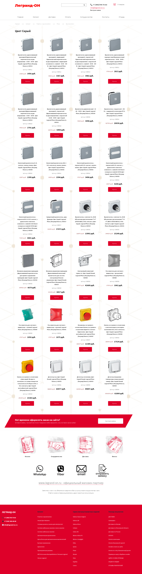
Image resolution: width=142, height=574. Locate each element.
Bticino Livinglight (78, 539)
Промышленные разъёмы (45, 550)
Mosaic (75, 554)
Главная (20, 17)
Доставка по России (114, 532)
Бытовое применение (43, 543)
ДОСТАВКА (111, 517)
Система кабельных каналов (45, 532)
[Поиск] (84, 5)
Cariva (75, 565)
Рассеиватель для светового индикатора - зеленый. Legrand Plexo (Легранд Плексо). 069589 (27, 327)
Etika (74, 543)
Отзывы (122, 17)
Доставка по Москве (114, 524)
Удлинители (40, 547)
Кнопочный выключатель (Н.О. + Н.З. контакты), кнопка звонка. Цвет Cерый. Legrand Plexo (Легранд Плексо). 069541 (56, 166)
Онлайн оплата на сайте (115, 547)
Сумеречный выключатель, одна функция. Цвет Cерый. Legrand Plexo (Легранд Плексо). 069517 (56, 219)
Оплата (68, 17)
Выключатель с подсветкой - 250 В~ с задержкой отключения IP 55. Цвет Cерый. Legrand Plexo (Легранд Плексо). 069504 (114, 112)
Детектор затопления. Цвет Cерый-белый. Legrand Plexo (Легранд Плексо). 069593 (85, 379)
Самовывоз (111, 520)
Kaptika (75, 562)
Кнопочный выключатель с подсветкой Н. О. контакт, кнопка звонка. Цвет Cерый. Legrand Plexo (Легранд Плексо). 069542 (85, 166)
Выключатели (70, 24)
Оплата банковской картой (116, 543)
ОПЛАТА (110, 535)
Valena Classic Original (79, 517)
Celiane (75, 528)
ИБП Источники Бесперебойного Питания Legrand (52, 554)
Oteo (74, 558)
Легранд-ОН (27, 5)
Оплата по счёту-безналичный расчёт (119, 550)
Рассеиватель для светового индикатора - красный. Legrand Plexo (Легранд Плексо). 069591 (56, 327)
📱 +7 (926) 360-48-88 (9, 521)
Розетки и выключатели (44, 24)
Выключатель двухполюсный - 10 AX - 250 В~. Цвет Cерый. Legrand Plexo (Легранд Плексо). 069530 (85, 111)
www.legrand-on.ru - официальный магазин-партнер (71, 483)
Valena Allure (77, 524)
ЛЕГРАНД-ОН (9, 512)
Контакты (105, 17)
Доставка (51, 17)
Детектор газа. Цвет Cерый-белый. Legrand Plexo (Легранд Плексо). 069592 (56, 379)
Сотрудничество (86, 17)
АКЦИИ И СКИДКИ (113, 562)
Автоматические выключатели (46, 535)
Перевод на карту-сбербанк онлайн (119, 554)
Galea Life (76, 532)
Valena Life (76, 520)
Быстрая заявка (95, 10)
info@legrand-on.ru (97, 7)
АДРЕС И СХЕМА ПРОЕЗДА (116, 558)
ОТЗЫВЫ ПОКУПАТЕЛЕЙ (115, 565)
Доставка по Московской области (118, 528)
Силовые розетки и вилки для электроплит (50, 524)
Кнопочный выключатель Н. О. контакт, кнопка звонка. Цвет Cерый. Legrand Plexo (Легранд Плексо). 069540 (27, 166)
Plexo (58, 24)
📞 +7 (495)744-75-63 (98, 5)
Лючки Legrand (41, 558)
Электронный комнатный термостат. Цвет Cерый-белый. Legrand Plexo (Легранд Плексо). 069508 (86, 274)
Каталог (36, 17)
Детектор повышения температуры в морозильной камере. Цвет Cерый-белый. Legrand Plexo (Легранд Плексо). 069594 (115, 381)
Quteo (75, 547)
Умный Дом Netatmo (43, 520)
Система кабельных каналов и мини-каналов (50, 528)
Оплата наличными (114, 539)
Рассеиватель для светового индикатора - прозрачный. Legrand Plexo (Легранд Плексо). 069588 (115, 274)
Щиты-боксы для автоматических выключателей (51, 539)
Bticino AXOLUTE (77, 535)
